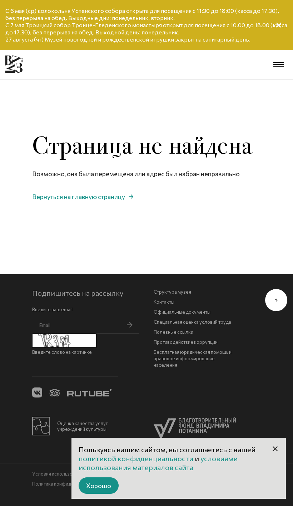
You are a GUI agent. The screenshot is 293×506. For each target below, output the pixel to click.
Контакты (164, 302)
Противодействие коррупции (186, 342)
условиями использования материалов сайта (158, 463)
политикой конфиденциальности (137, 458)
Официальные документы (182, 312)
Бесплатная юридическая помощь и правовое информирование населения (193, 358)
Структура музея (172, 292)
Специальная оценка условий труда (192, 322)
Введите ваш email (52, 309)
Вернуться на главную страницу (78, 197)
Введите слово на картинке (62, 352)
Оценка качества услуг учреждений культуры (82, 426)
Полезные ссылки (173, 332)
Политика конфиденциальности (66, 484)
